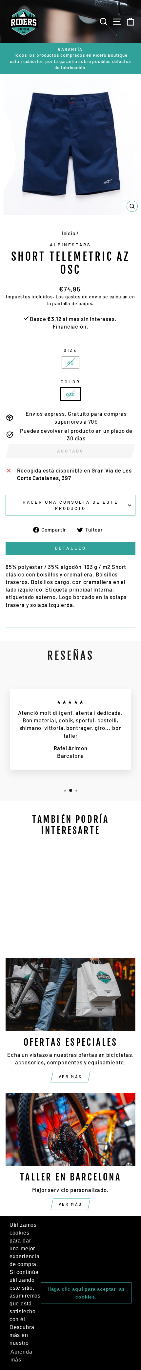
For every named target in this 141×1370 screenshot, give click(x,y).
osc (70, 394)
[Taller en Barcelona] (70, 1129)
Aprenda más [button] (21, 1355)
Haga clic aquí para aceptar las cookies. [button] (86, 1292)
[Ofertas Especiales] (70, 994)
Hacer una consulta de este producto (70, 505)
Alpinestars (70, 244)
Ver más (70, 1076)
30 (70, 362)
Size (70, 350)
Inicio (68, 233)
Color (70, 381)
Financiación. (71, 326)
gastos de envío (83, 296)
